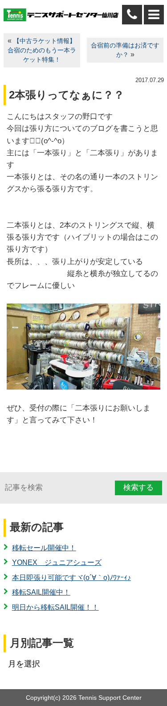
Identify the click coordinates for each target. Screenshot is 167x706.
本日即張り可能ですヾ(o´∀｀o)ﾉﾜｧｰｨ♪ (71, 577)
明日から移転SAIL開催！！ (55, 607)
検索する (138, 487)
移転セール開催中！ (44, 548)
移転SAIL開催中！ (41, 592)
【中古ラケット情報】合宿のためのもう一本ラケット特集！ (42, 50)
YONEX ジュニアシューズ (57, 562)
